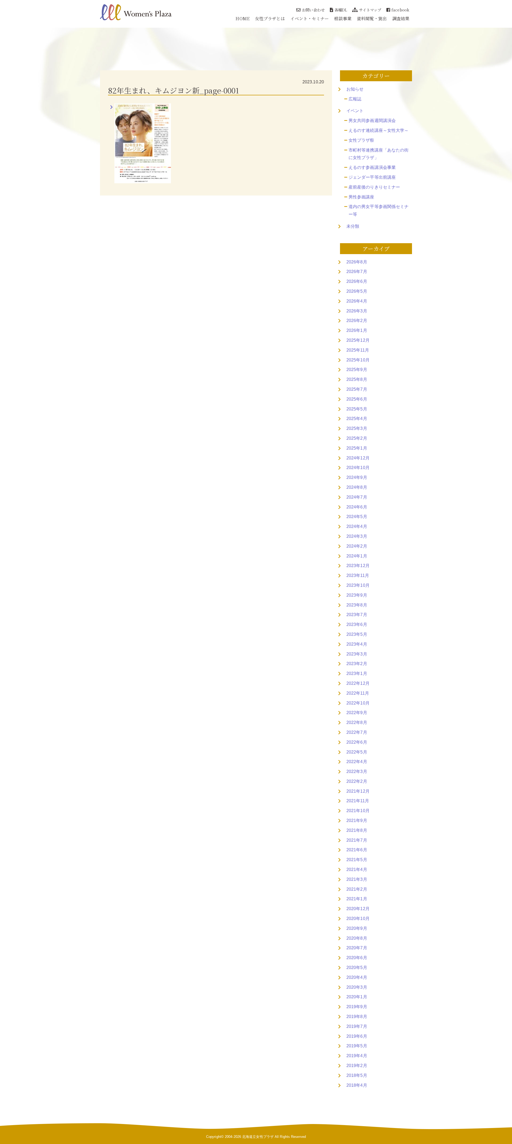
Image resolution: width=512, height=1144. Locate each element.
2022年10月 (358, 703)
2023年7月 (356, 614)
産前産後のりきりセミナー (374, 187)
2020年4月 (356, 977)
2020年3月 (356, 987)
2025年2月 (356, 438)
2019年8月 (356, 1016)
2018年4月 (356, 1085)
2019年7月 (356, 1026)
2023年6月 (356, 624)
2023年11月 (357, 575)
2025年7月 (356, 389)
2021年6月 (356, 850)
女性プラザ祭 (361, 140)
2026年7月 (356, 271)
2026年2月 (356, 320)
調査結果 (400, 18)
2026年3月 (356, 311)
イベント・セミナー (309, 18)
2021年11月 (357, 801)
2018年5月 (356, 1075)
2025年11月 (357, 350)
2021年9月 (356, 820)
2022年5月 (356, 752)
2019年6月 (356, 1036)
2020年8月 (356, 938)
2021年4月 (356, 869)
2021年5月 (356, 859)
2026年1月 (356, 330)
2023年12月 (358, 565)
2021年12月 (358, 791)
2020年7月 (356, 948)
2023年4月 (356, 644)
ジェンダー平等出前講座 (372, 177)
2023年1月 (356, 673)
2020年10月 (358, 918)
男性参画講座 (361, 197)
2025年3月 (356, 428)
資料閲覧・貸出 (372, 18)
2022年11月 (357, 693)
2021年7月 (356, 840)
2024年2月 (356, 546)
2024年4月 (356, 526)
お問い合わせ (313, 10)
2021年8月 (356, 830)
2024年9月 (356, 477)
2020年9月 (356, 928)
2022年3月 (356, 771)
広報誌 (355, 99)
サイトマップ (370, 10)
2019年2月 (356, 1065)
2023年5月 (356, 634)
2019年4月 (356, 1055)
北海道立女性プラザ (258, 1137)
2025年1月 (356, 448)
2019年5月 (356, 1046)
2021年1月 (356, 899)
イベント (354, 110)
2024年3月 (356, 536)
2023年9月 (356, 595)
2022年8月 (356, 722)
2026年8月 (356, 262)
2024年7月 (356, 497)
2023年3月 (356, 654)
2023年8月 (356, 605)
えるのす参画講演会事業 (372, 167)
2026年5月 (356, 291)
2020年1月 (356, 997)
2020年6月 (356, 957)
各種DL (340, 10)
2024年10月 (358, 467)
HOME (242, 18)
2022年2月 (356, 781)
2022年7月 (356, 732)
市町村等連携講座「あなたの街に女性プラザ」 (379, 154)
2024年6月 (356, 507)
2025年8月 (356, 379)
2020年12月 (358, 908)
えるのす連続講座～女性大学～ (379, 130)
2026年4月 (356, 301)
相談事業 (342, 18)
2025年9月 (356, 369)
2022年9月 (356, 712)
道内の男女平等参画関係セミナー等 (379, 210)
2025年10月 (358, 360)
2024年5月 (356, 516)
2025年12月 (358, 340)
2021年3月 (356, 879)
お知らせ (354, 89)
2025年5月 (356, 409)
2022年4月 (356, 761)
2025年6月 (356, 399)
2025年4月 (356, 418)
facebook (400, 10)
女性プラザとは (270, 18)
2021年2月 (356, 889)
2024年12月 (358, 458)
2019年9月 (356, 1006)
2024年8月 (356, 487)
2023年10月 (358, 585)
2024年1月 (356, 556)
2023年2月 (356, 663)
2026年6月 (356, 281)
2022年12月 (358, 683)
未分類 (352, 226)
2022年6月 (356, 742)
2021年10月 (358, 810)
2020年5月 (356, 967)
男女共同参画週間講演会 (372, 120)
